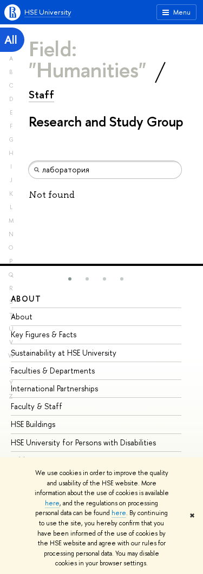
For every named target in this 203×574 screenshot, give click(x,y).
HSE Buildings (33, 424)
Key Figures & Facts (43, 334)
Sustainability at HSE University (63, 353)
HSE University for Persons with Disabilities (83, 442)
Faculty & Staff (36, 406)
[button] (69, 279)
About (26, 298)
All (10, 40)
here (52, 503)
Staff (41, 95)
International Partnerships (54, 388)
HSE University (47, 12)
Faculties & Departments (53, 370)
